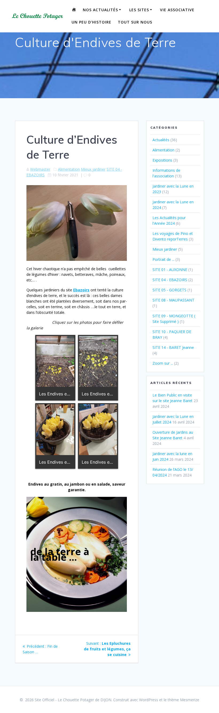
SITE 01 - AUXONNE (169, 269)
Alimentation (69, 169)
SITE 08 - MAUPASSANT (173, 300)
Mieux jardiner (93, 169)
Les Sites (139, 9)
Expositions (162, 160)
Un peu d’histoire (91, 22)
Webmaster (40, 169)
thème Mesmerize (183, 699)
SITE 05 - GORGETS (169, 289)
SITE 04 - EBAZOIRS (169, 279)
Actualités (160, 139)
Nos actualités (100, 9)
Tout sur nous (135, 22)
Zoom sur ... (162, 363)
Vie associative (177, 9)
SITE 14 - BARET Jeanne (173, 347)
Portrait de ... (163, 259)
